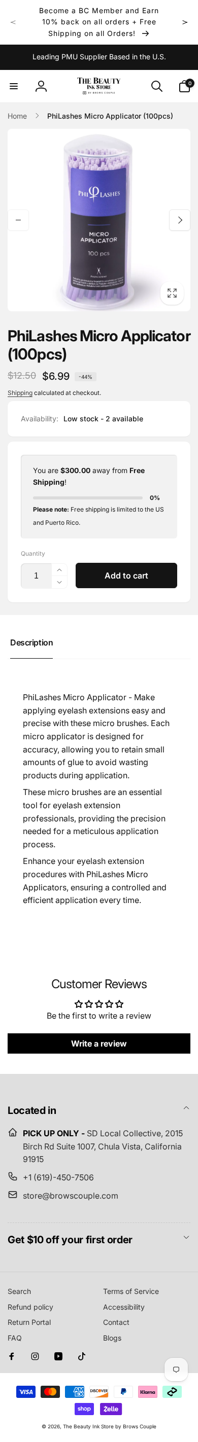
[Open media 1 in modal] (99, 220)
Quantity (33, 553)
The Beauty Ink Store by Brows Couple (109, 1426)
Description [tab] (31, 642)
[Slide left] (13, 22)
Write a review (99, 1043)
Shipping (20, 392)
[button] (14, 86)
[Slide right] (184, 22)
